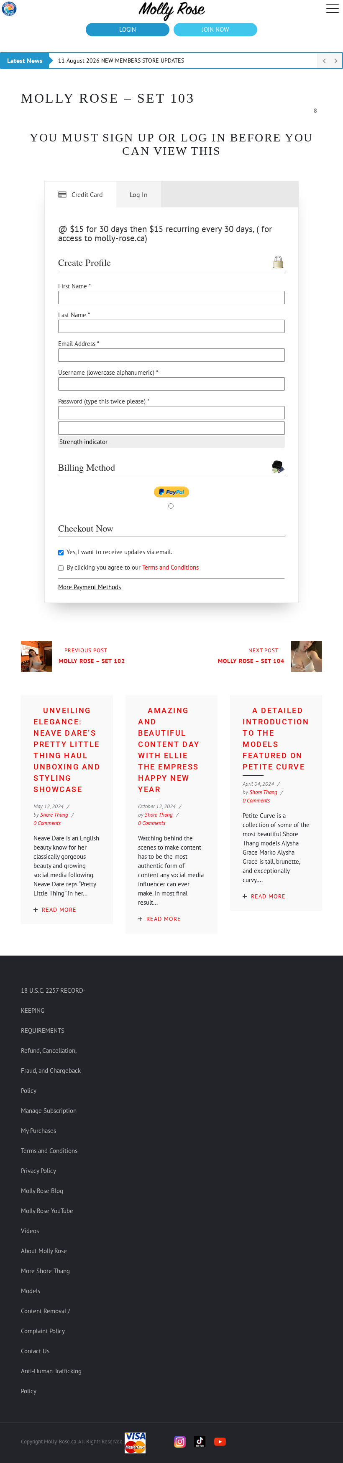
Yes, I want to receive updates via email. (118, 552)
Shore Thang (54, 814)
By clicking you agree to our (132, 567)
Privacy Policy (38, 1171)
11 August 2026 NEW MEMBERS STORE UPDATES (121, 60)
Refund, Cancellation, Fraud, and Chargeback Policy (51, 1071)
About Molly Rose (44, 1251)
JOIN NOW (215, 29)
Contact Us (35, 1351)
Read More (59, 909)
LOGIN (127, 29)
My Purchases (38, 1131)
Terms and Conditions (170, 567)
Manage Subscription (49, 1111)
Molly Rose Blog (42, 1191)
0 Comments (47, 823)
